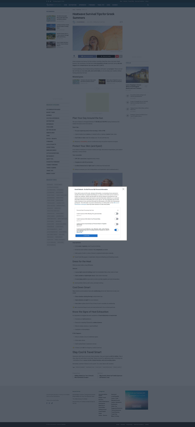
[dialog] (97, 213)
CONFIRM (86, 235)
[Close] (123, 189)
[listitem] (97, 210)
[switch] (116, 214)
